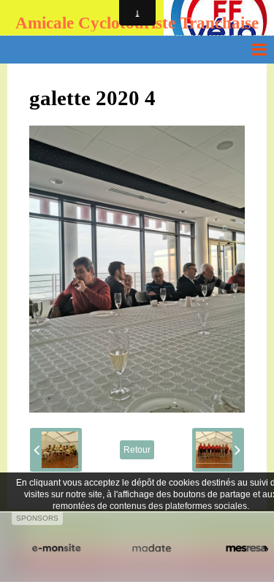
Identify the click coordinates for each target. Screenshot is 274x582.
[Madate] (151, 548)
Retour (137, 449)
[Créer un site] (56, 548)
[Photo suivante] (218, 450)
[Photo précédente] (56, 450)
